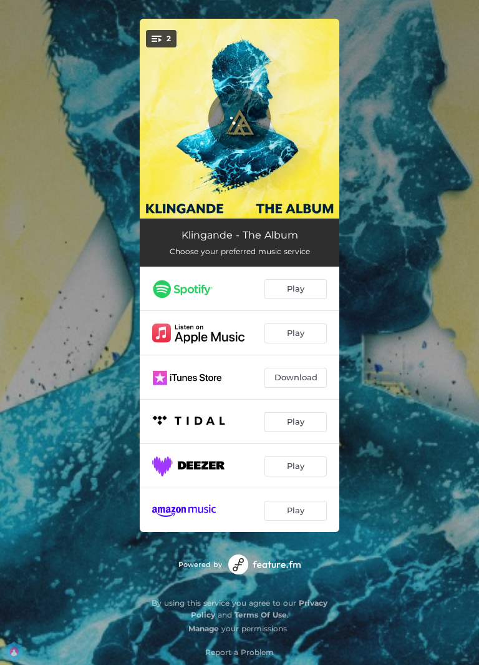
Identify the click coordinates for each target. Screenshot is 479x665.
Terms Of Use (261, 614)
